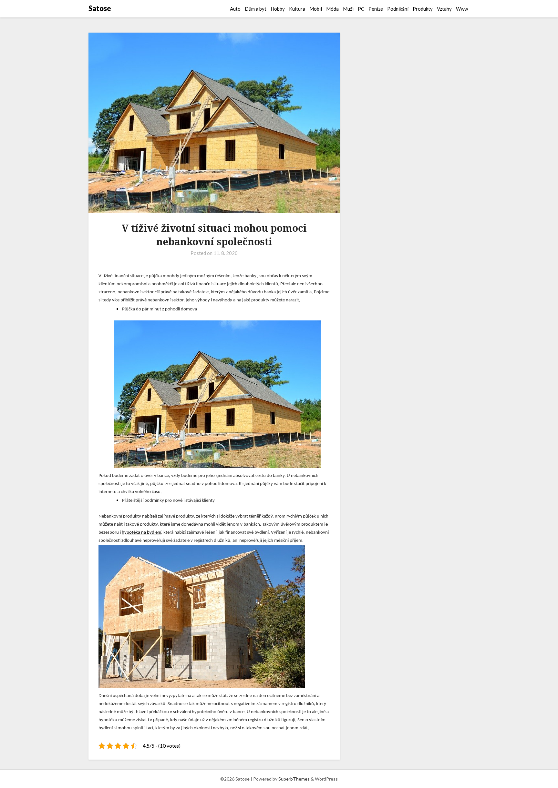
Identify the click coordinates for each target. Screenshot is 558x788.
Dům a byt (255, 9)
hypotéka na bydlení (141, 532)
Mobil (315, 9)
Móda (332, 9)
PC (361, 9)
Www (462, 9)
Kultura (297, 9)
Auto (235, 9)
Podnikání (397, 9)
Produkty (423, 9)
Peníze (375, 9)
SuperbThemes (294, 779)
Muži (348, 9)
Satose (99, 8)
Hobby (278, 9)
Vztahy (444, 9)
